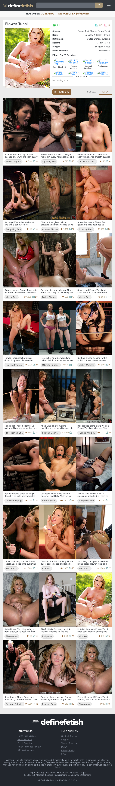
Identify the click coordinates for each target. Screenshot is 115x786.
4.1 (58, 25)
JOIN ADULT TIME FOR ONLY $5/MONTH (65, 13)
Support (65, 739)
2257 (63, 754)
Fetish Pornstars (25, 743)
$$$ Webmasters (26, 750)
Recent (106, 91)
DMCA (64, 747)
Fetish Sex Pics (25, 739)
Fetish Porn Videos (26, 736)
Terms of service (69, 743)
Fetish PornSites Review (29, 746)
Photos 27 (63, 91)
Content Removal (69, 736)
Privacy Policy (68, 750)
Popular (92, 91)
